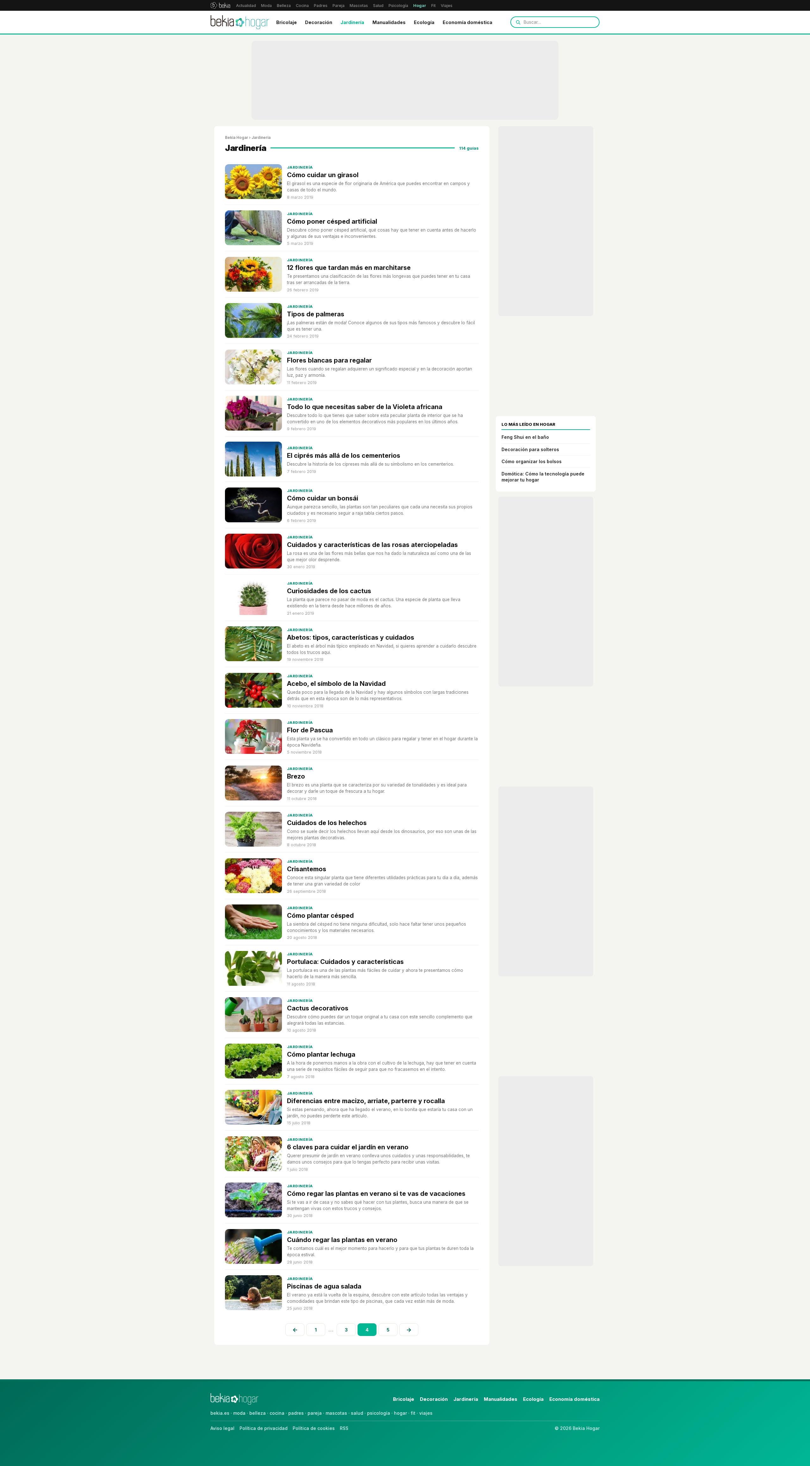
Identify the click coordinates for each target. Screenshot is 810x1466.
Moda (266, 5)
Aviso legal (222, 1428)
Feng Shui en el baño (525, 437)
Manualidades (389, 22)
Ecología (424, 22)
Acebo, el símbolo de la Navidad (336, 683)
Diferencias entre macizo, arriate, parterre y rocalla (366, 1101)
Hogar (419, 5)
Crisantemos (306, 869)
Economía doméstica (467, 22)
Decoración (318, 22)
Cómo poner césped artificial (332, 221)
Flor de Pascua (310, 730)
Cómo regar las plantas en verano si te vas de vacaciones (376, 1193)
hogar (400, 1413)
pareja (315, 1413)
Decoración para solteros (530, 449)
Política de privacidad (264, 1428)
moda (239, 1413)
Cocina (302, 5)
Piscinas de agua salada (324, 1286)
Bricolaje (286, 22)
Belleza (284, 5)
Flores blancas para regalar (329, 360)
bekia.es (219, 1413)
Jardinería (352, 22)
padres (296, 1413)
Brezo (296, 776)
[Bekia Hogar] (239, 22)
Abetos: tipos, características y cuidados (350, 637)
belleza (257, 1413)
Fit (433, 5)
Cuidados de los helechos (327, 823)
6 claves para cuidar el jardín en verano (347, 1147)
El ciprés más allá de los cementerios (343, 455)
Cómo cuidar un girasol (322, 175)
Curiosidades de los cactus (329, 591)
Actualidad (246, 5)
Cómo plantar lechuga (321, 1054)
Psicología (398, 5)
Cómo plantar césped (320, 915)
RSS (344, 1428)
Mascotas (359, 5)
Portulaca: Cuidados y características (345, 962)
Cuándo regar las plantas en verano (342, 1240)
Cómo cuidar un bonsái (322, 498)
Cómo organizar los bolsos (532, 461)
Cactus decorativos (317, 1008)
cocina (277, 1413)
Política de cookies (314, 1428)
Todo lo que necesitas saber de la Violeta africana (364, 407)
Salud (378, 5)
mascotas (336, 1413)
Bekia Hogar (236, 137)
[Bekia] (220, 5)
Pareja (339, 5)
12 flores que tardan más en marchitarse (349, 267)
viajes (426, 1413)
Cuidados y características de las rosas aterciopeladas (372, 545)
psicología (378, 1413)
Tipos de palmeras (315, 314)
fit (413, 1413)
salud (357, 1413)
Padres (320, 5)
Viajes (446, 5)
